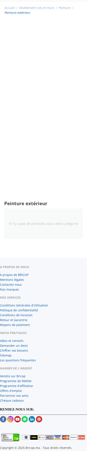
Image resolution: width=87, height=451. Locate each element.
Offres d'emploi (11, 391)
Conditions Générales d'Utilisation (24, 305)
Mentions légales (12, 280)
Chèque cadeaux (12, 400)
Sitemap (6, 355)
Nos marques (9, 289)
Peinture (65, 8)
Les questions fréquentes (18, 360)
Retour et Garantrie (13, 320)
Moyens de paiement (15, 325)
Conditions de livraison (16, 315)
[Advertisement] (43, 63)
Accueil (10, 8)
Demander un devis (14, 346)
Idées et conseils (11, 341)
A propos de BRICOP (14, 275)
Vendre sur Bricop (13, 376)
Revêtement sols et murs (36, 8)
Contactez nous (11, 285)
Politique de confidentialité (19, 310)
